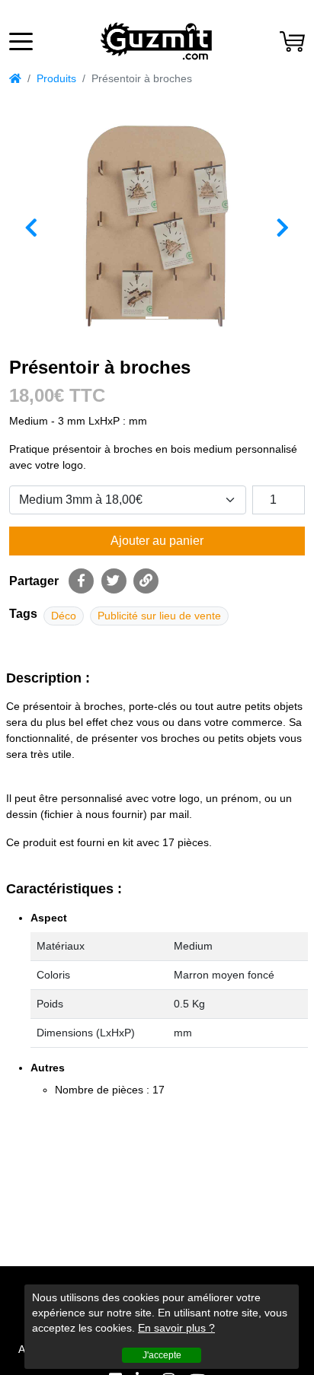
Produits (56, 78)
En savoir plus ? (176, 1328)
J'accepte (162, 1355)
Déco (63, 616)
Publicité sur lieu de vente (159, 616)
